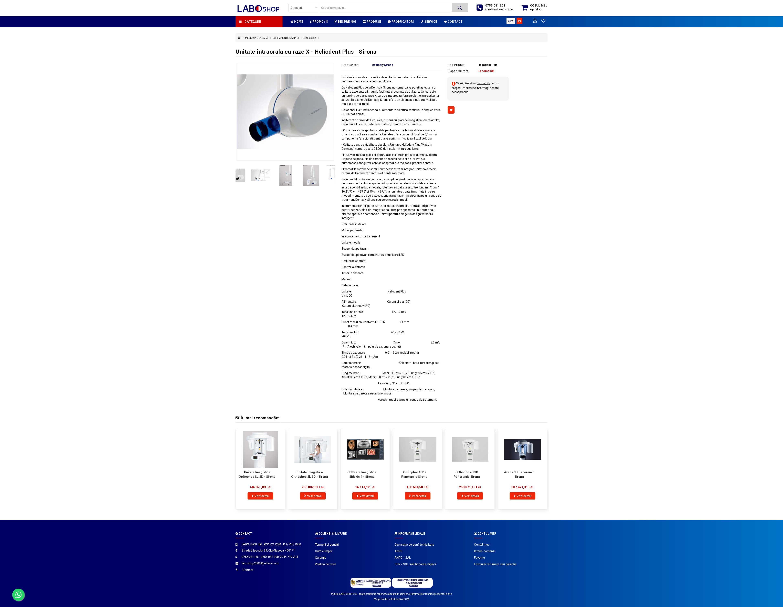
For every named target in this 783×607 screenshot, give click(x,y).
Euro (510, 20)
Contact (455, 21)
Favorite (479, 557)
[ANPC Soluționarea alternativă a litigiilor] (370, 582)
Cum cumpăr (323, 551)
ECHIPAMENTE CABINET (286, 38)
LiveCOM (404, 599)
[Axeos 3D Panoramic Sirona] (522, 449)
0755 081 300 (270, 557)
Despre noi (346, 21)
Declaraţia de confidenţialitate (414, 544)
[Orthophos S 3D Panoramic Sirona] (469, 449)
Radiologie (310, 38)
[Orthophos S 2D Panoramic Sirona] (417, 449)
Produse (373, 21)
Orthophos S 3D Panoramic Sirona (467, 474)
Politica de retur (325, 564)
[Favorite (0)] (543, 21)
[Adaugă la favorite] (451, 110)
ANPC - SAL (403, 557)
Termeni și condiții (327, 544)
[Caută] (460, 7)
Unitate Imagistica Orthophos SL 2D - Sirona (257, 474)
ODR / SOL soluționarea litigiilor (415, 564)
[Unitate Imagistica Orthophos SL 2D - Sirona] (260, 449)
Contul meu (482, 544)
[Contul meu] (535, 21)
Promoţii (320, 21)
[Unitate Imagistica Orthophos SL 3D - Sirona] (312, 449)
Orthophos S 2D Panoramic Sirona (414, 474)
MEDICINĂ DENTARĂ (256, 38)
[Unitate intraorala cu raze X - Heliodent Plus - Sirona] (285, 112)
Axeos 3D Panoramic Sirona (519, 474)
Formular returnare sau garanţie (495, 564)
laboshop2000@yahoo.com (260, 563)
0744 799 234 (289, 557)
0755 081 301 (495, 5)
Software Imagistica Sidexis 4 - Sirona (362, 474)
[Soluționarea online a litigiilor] (412, 582)
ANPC (399, 551)
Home (298, 21)
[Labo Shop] (259, 8)
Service (430, 21)
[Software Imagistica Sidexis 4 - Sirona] (365, 449)
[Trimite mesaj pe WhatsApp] (18, 595)
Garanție (320, 557)
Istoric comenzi (484, 551)
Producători (402, 21)
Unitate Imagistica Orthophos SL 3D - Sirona (309, 474)
